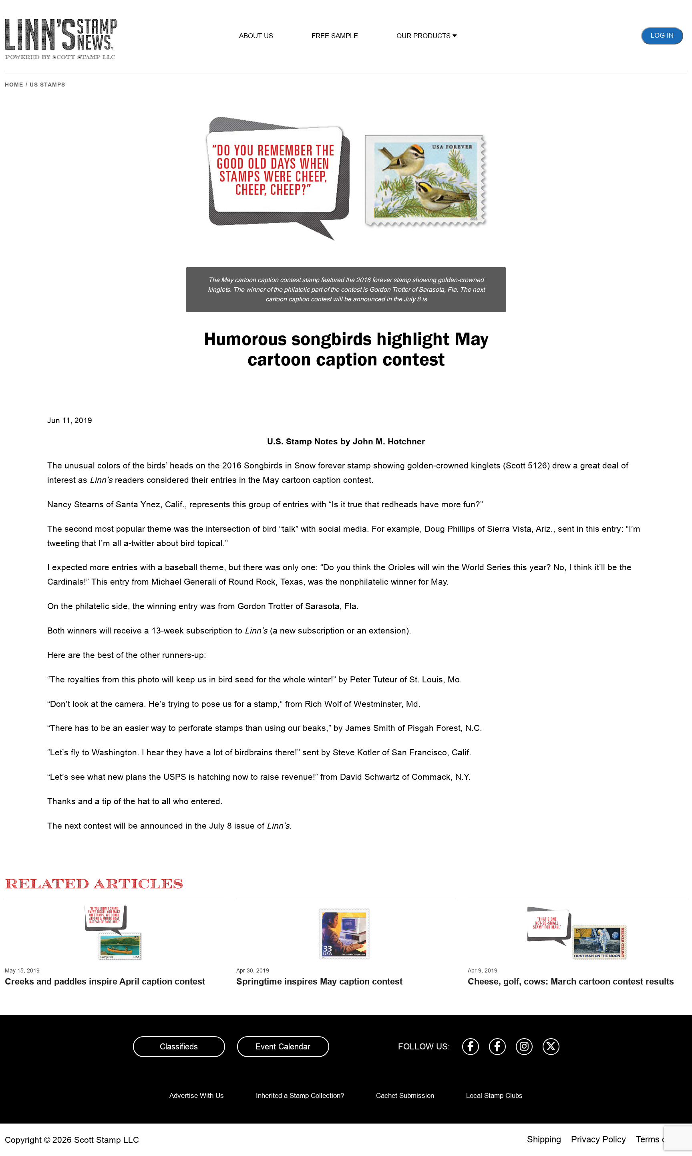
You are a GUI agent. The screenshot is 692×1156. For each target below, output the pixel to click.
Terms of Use (661, 1139)
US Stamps (47, 84)
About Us (256, 36)
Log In (662, 35)
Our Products (424, 36)
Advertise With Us (196, 1096)
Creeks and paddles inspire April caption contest (105, 981)
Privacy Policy (598, 1139)
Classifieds (179, 1046)
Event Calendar (282, 1046)
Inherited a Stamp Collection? (300, 1096)
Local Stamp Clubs (494, 1096)
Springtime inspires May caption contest (319, 981)
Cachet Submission (405, 1096)
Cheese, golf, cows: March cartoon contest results (571, 981)
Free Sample (335, 36)
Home (14, 84)
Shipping (544, 1139)
